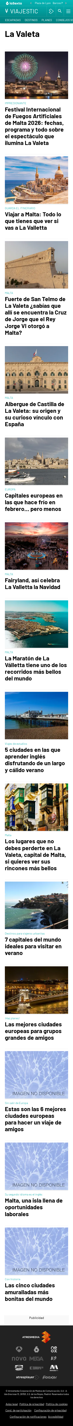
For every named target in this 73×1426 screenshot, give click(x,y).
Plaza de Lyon (43, 3)
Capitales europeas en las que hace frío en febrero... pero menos (34, 502)
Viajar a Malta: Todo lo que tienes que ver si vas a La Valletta (33, 221)
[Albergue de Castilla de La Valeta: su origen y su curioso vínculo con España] (36, 370)
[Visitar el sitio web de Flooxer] (50, 1377)
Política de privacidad (31, 1404)
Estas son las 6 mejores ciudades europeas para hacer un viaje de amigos (35, 1118)
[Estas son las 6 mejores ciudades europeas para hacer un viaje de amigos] (36, 1075)
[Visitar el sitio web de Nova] (19, 1359)
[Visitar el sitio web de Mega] (36, 1359)
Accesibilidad (55, 1416)
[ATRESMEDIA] (36, 1337)
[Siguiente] (66, 3)
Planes (47, 20)
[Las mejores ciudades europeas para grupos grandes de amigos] (36, 990)
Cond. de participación (18, 1410)
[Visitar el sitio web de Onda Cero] (19, 1368)
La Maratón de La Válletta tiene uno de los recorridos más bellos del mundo (36, 668)
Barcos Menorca (62, 3)
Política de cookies (57, 1404)
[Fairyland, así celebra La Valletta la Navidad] (36, 546)
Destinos (31, 20)
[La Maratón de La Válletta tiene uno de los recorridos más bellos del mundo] (36, 624)
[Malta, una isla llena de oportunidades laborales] (36, 1167)
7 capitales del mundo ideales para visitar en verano (33, 946)
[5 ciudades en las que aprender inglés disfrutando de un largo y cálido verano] (36, 716)
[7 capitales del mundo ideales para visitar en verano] (36, 906)
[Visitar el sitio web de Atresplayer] (27, 1377)
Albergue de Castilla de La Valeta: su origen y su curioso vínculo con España (34, 413)
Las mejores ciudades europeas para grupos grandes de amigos (33, 1031)
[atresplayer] (51, 11)
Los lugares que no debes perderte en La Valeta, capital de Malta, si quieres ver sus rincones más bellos (35, 854)
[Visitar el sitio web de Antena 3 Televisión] (19, 1349)
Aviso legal (12, 1404)
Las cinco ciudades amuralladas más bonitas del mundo (30, 1292)
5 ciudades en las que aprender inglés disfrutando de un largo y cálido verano (35, 759)
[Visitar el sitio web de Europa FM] (36, 1368)
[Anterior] (31, 3)
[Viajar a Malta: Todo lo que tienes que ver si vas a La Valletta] (36, 180)
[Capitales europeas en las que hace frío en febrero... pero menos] (36, 462)
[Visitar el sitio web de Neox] (54, 1349)
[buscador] (60, 11)
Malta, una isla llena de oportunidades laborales (34, 1207)
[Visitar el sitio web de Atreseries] (54, 1359)
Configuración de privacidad (50, 1410)
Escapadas (13, 20)
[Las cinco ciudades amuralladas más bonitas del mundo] (36, 1251)
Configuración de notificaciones (28, 1416)
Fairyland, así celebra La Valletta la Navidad (32, 583)
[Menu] (68, 11)
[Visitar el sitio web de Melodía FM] (54, 1368)
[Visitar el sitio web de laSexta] (36, 1349)
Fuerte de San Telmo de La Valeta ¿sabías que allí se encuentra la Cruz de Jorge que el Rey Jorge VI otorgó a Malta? (36, 315)
